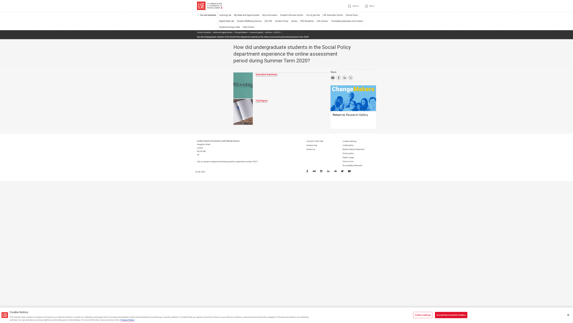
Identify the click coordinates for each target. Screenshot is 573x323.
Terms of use (348, 161)
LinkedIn (328, 171)
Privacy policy (348, 153)
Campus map (311, 145)
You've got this (313, 15)
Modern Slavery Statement (353, 149)
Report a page (348, 157)
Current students (208, 15)
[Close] (568, 315)
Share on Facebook (338, 78)
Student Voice (281, 21)
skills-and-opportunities (222, 32)
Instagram (321, 171)
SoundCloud (335, 171)
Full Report (262, 100)
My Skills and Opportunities (246, 15)
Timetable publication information (347, 21)
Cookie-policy (348, 145)
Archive (268, 32)
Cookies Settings (350, 141)
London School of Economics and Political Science (209, 5)
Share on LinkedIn (344, 78)
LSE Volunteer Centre (333, 15)
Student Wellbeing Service (249, 21)
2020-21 (277, 32)
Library (294, 21)
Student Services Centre (291, 15)
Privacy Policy (127, 320)
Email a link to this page (333, 78)
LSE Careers (322, 21)
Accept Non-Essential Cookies (451, 315)
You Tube (349, 171)
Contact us (310, 149)
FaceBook (307, 171)
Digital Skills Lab (226, 21)
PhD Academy (307, 21)
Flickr (314, 171)
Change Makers (241, 32)
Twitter (342, 171)
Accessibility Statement (352, 165)
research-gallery (256, 32)
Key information (269, 15)
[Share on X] (350, 78)
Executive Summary (266, 74)
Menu (372, 6)
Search (355, 6)
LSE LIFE (268, 21)
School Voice (352, 15)
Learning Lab (225, 15)
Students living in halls (229, 27)
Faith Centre (248, 27)
